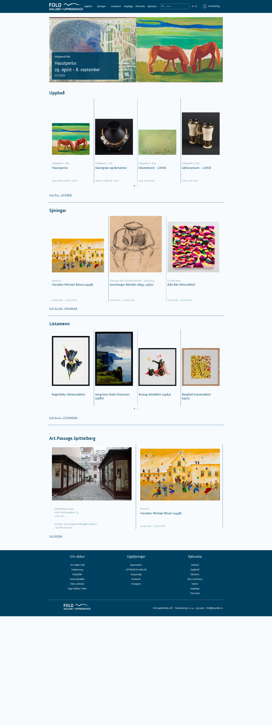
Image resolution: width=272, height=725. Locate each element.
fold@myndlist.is (215, 608)
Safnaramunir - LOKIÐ (196, 168)
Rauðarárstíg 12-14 (184, 608)
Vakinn (195, 583)
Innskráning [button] (213, 6)
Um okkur (77, 556)
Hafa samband (77, 583)
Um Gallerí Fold (77, 565)
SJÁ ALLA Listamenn (63, 417)
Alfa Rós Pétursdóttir (181, 284)
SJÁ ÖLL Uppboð (60, 195)
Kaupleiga (128, 6)
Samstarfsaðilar (77, 579)
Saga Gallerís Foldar (77, 588)
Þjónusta (151, 6)
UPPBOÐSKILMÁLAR (136, 569)
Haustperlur (60, 168)
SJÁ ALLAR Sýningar (63, 308)
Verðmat (195, 565)
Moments (56, 280)
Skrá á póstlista (194, 579)
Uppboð (87, 6)
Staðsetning (77, 569)
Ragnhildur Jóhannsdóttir (68, 394)
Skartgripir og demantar (111, 168)
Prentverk (140, 6)
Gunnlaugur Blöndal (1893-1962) (131, 284)
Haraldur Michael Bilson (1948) (72, 284)
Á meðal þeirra (174, 280)
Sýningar (101, 6)
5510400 (200, 608)
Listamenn (116, 6)
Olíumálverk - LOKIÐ (152, 168)
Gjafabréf (195, 569)
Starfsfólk (77, 574)
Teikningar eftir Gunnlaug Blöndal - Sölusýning (132, 280)
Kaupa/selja (136, 574)
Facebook (136, 579)
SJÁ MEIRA (59, 75)
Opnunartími (136, 565)
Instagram (136, 583)
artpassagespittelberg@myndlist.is (80, 524)
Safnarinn (194, 574)
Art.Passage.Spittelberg (72, 438)
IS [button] (194, 6)
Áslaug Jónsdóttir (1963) (155, 394)
